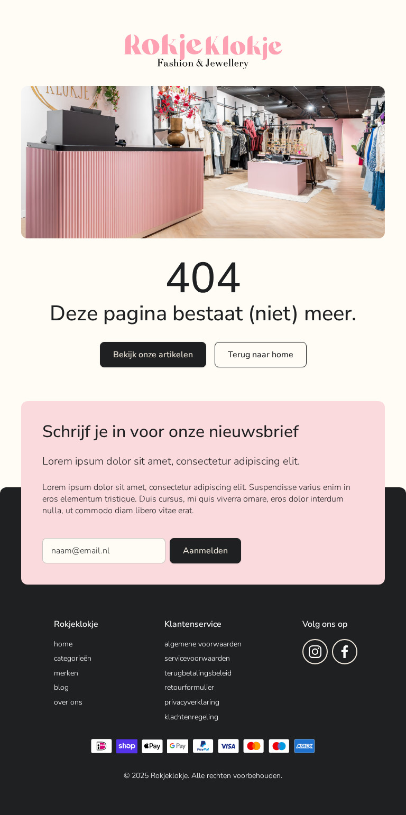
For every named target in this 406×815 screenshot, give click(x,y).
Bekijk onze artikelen (153, 354)
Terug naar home (260, 354)
